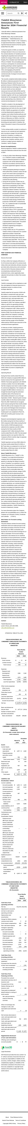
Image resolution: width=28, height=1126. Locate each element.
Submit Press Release (8, 1120)
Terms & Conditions (20, 1120)
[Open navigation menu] (2, 13)
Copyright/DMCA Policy (9, 1123)
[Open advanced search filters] (22, 13)
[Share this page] (26, 13)
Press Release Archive (16, 1117)
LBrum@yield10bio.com (7, 628)
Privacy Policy (21, 1123)
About (7, 1117)
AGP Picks (4, 2)
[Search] (18, 13)
